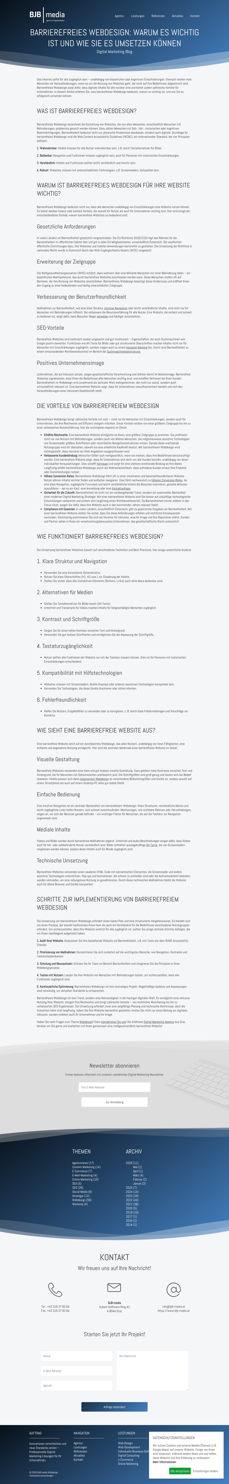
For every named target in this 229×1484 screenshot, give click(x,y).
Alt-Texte (151, 845)
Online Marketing (128, 1464)
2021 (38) (132, 1204)
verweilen (102, 316)
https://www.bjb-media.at (174, 1311)
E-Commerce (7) (82, 1171)
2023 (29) (132, 1196)
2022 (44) (132, 1200)
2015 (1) (131, 1220)
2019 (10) (132, 1212)
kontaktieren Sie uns (113, 1022)
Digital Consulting (128, 1455)
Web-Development (129, 1447)
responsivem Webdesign (94, 779)
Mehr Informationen (164, 1462)
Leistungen (137, 16)
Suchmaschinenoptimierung (123, 351)
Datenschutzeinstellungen (41, 1475)
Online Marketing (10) (85, 1179)
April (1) (138, 1171)
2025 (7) (131, 1187)
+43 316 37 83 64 (58, 1306)
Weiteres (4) (80, 1204)
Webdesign (85, 1022)
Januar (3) (139, 1183)
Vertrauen (102, 464)
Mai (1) (137, 1167)
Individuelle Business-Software (136, 1451)
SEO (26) (77, 1187)
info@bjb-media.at (173, 1306)
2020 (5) (131, 1208)
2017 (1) (131, 1216)
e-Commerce (125, 1459)
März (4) (138, 1175)
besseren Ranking (136, 347)
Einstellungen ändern (205, 1471)
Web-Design (125, 1443)
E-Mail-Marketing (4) (84, 1175)
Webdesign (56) (82, 1200)
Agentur (119, 16)
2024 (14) (132, 1192)
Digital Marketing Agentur (159, 1022)
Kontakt (195, 16)
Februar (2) (140, 1179)
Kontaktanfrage (121, 488)
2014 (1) (131, 1225)
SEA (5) (76, 1183)
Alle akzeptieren (179, 1471)
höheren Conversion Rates (167, 480)
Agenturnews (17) (83, 1163)
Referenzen (158, 16)
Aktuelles (177, 16)
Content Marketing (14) (86, 1167)
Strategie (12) (80, 1196)
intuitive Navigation (115, 308)
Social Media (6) (82, 1192)
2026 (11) (132, 1163)
